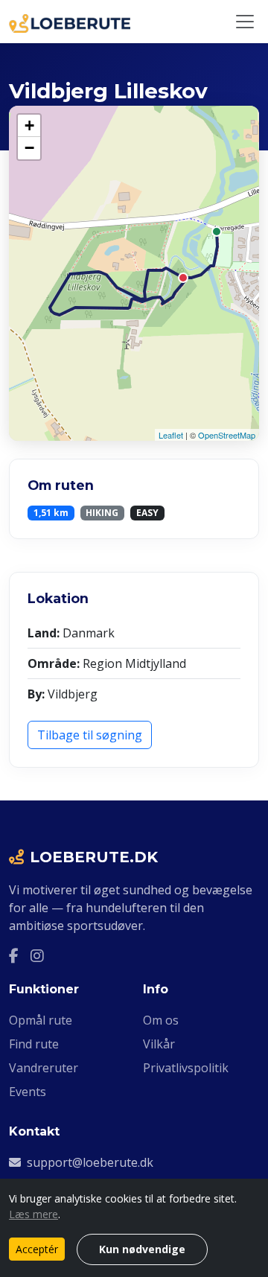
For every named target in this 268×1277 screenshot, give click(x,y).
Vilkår (159, 1044)
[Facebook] (14, 955)
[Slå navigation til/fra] (245, 21)
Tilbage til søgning (89, 735)
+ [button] (29, 125)
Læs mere (33, 1214)
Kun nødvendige (142, 1249)
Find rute (34, 1044)
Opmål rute (40, 1020)
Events (27, 1091)
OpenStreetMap (226, 435)
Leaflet (171, 435)
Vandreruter (43, 1068)
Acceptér (37, 1249)
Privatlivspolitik (186, 1068)
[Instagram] (37, 955)
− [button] (29, 147)
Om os (161, 1020)
